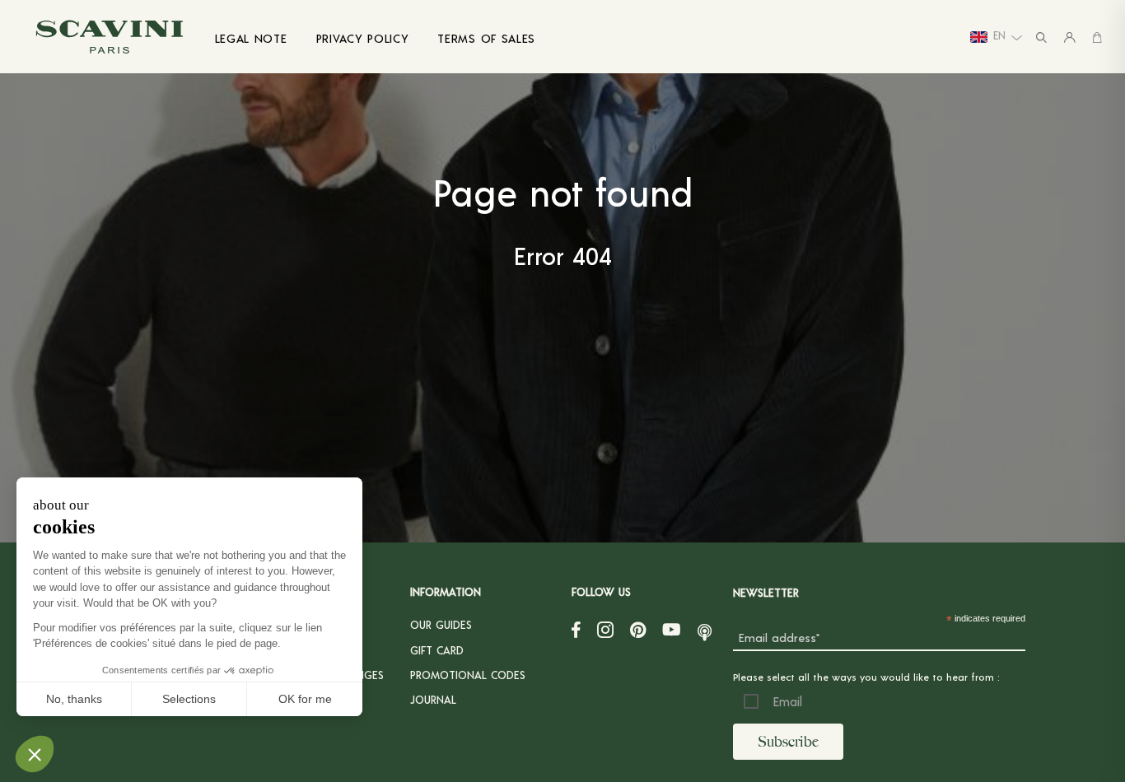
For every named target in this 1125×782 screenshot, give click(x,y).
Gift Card (437, 650)
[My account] (1070, 37)
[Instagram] (605, 629)
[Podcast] (705, 629)
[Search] (1041, 37)
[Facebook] (576, 629)
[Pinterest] (638, 629)
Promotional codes (467, 675)
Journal (433, 699)
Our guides (441, 624)
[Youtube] (671, 629)
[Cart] (1097, 37)
